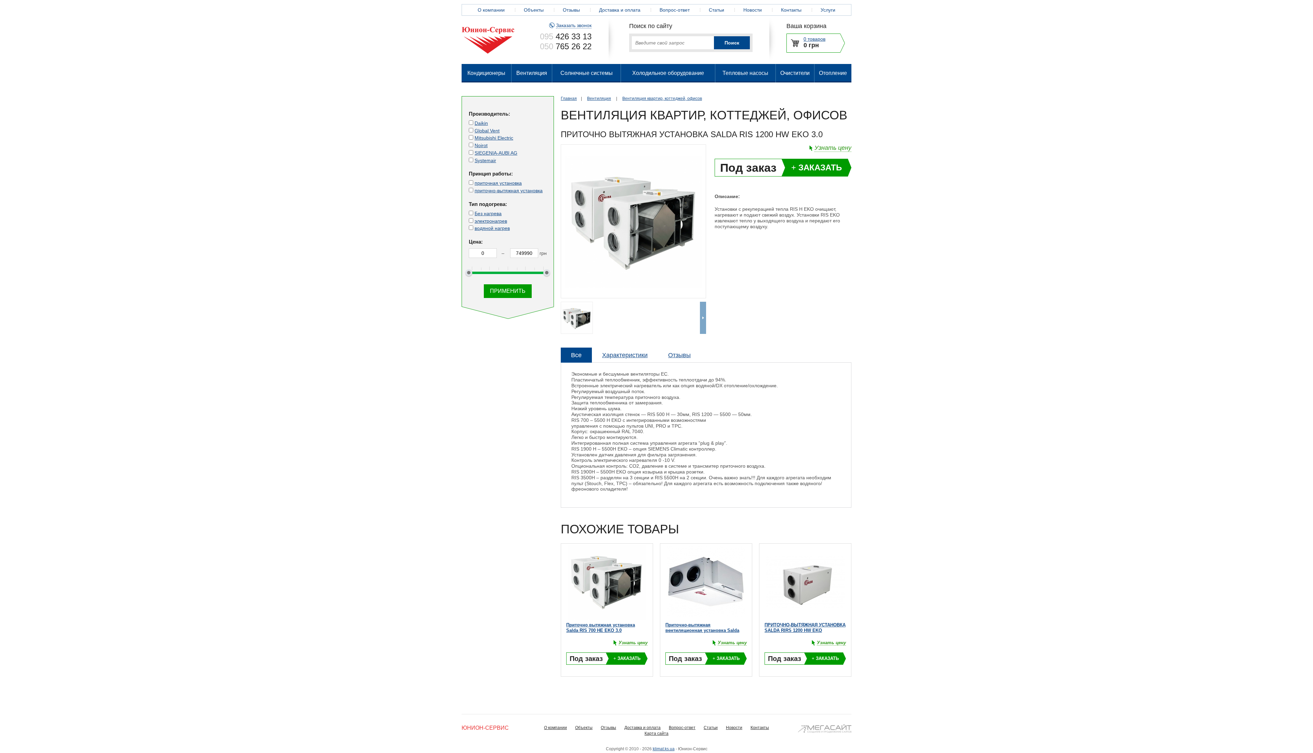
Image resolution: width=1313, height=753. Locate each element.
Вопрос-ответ (675, 10)
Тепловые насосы (745, 73)
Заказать (816, 167)
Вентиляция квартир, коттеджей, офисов (662, 98)
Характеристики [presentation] (625, 355)
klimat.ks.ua (664, 748)
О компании (491, 10)
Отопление (833, 73)
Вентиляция (531, 73)
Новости (752, 10)
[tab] (576, 355)
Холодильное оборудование (668, 73)
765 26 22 (566, 46)
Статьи (716, 10)
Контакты (791, 10)
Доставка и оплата (619, 10)
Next (703, 318)
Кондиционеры (486, 73)
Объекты (534, 10)
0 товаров (814, 39)
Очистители (795, 73)
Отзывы (571, 10)
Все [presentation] (576, 355)
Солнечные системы (586, 73)
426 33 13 (566, 36)
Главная (569, 98)
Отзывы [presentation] (679, 355)
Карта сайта (656, 733)
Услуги (828, 10)
